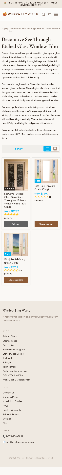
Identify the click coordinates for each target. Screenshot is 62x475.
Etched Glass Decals (13, 353)
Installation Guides (12, 401)
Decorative (8, 345)
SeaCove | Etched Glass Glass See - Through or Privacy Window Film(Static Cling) (15, 200)
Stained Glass (10, 340)
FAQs (5, 405)
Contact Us (8, 392)
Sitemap (7, 418)
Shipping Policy (10, 397)
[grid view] (47, 148)
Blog (5, 423)
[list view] (55, 148)
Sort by (18, 148)
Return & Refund (11, 414)
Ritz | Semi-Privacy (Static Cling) (14, 261)
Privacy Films (10, 336)
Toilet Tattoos (9, 366)
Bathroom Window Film (15, 371)
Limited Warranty (12, 410)
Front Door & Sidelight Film (16, 379)
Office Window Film (13, 375)
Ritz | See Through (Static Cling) (45, 187)
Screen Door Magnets (14, 349)
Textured (7, 358)
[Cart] (49, 14)
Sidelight (7, 362)
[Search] (43, 14)
